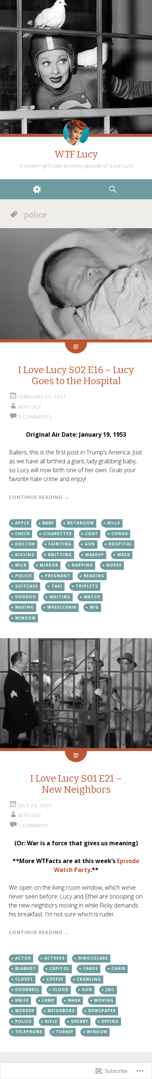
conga (119, 533)
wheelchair (61, 607)
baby (48, 522)
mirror (49, 565)
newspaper (102, 1010)
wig (94, 607)
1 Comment (33, 825)
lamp (48, 1000)
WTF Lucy (76, 154)
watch (92, 596)
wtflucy (29, 406)
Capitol (59, 968)
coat (91, 533)
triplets (87, 586)
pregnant (57, 575)
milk (21, 565)
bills (113, 522)
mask (123, 554)
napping (82, 565)
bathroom (80, 522)
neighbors (61, 1010)
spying (110, 1021)
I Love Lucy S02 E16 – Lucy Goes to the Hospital (76, 375)
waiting (59, 596)
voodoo (25, 596)
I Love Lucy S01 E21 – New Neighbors (76, 784)
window (25, 617)
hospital (120, 544)
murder (24, 1010)
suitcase (26, 586)
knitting (60, 554)
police (23, 575)
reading (94, 575)
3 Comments (35, 416)
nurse (114, 565)
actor (23, 958)
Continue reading (39, 497)
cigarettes (57, 533)
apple (22, 522)
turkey (64, 1031)
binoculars (93, 958)
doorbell (27, 989)
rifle (51, 1021)
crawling (89, 979)
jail (110, 989)
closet (24, 979)
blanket (25, 968)
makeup (94, 554)
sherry (79, 1021)
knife (22, 1000)
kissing (25, 554)
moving (104, 1000)
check (22, 533)
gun (90, 544)
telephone (28, 1031)
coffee (54, 979)
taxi (56, 586)
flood (61, 989)
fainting (60, 544)
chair (118, 968)
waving (24, 607)
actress (54, 958)
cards (90, 968)
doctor (25, 544)
